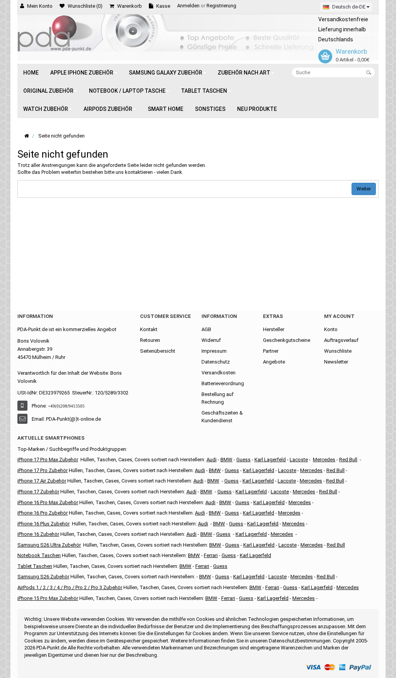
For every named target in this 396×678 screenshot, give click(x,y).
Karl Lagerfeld (270, 459)
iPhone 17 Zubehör (38, 491)
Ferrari (228, 598)
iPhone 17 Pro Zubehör (42, 470)
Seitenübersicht (157, 351)
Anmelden (188, 5)
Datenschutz (215, 362)
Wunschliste (338, 351)
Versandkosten (218, 373)
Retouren (150, 340)
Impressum (214, 351)
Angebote (274, 362)
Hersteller (273, 329)
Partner (270, 351)
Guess (243, 459)
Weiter (364, 189)
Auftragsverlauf (341, 340)
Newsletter (336, 362)
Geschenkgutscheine (286, 340)
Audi (198, 481)
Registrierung (221, 5)
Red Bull (348, 459)
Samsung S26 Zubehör (43, 576)
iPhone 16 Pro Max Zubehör (47, 502)
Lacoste (287, 545)
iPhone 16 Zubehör (38, 534)
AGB (206, 329)
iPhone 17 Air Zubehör (41, 481)
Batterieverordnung (222, 383)
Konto (331, 329)
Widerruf (211, 340)
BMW (206, 491)
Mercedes (324, 459)
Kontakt (148, 329)
